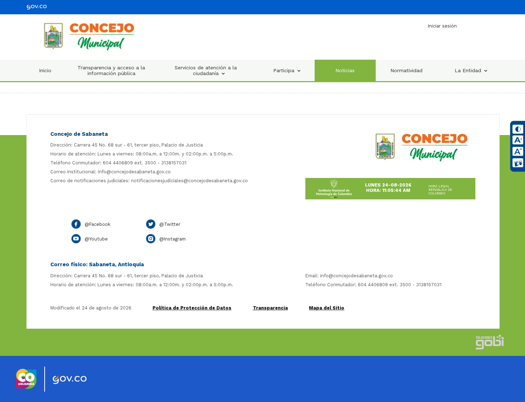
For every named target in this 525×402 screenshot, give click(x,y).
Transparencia (270, 308)
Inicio (45, 70)
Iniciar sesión (442, 26)
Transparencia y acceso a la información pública (111, 70)
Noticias (345, 70)
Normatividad (406, 70)
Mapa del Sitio (326, 308)
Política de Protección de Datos (191, 308)
